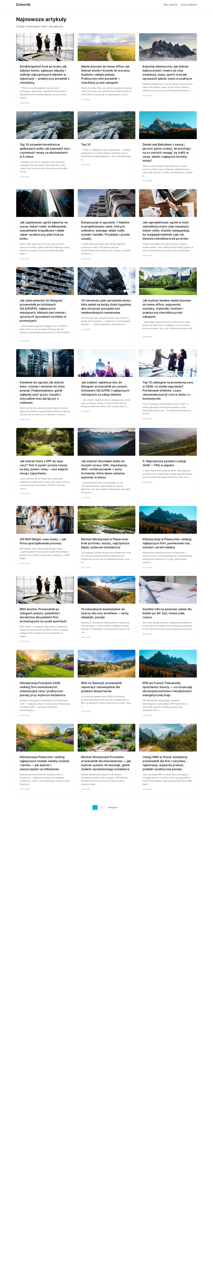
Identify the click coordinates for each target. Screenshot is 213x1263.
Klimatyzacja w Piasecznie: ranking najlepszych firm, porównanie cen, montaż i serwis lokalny (167, 543)
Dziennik (23, 4)
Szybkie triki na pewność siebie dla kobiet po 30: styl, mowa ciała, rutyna (167, 613)
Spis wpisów (170, 4)
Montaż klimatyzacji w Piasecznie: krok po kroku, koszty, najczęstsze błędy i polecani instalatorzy (105, 543)
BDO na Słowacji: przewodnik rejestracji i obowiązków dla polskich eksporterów (101, 687)
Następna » (113, 807)
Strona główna (189, 4)
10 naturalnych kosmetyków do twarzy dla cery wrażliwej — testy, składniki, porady (105, 613)
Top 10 (85, 144)
